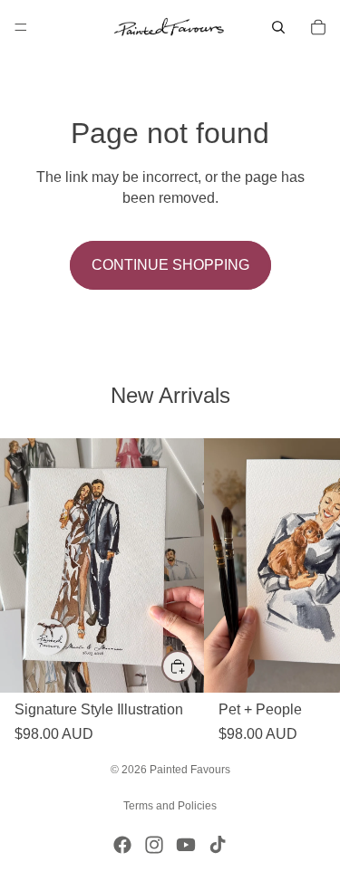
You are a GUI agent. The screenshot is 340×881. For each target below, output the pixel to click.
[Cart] (318, 27)
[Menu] (21, 27)
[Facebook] (122, 845)
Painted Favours (190, 769)
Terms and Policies (170, 806)
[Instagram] (154, 845)
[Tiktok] (217, 845)
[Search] (278, 27)
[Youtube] (186, 845)
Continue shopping (170, 265)
